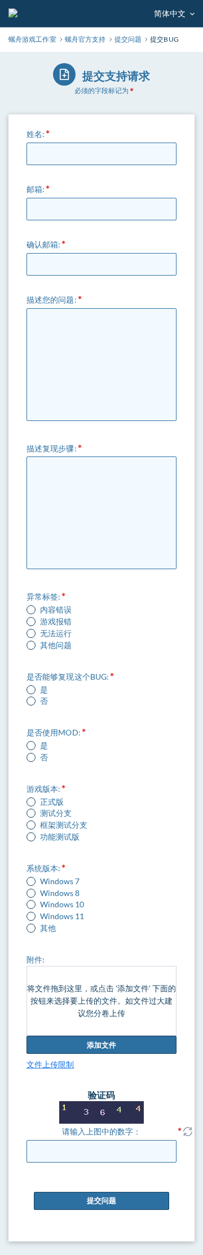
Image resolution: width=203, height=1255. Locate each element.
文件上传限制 (50, 1064)
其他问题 (56, 645)
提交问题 (101, 1200)
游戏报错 (56, 621)
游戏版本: (44, 788)
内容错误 (56, 609)
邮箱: (36, 189)
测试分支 (56, 813)
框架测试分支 (63, 825)
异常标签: (44, 596)
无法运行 (56, 633)
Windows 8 (60, 893)
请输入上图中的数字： (102, 1131)
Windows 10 (62, 904)
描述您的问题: (52, 299)
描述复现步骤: (52, 448)
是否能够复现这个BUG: (68, 676)
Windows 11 (62, 916)
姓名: (36, 134)
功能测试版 (60, 836)
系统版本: (44, 868)
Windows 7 (60, 881)
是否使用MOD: (54, 732)
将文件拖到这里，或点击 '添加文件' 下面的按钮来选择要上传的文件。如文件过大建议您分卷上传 (101, 1000)
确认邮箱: (44, 244)
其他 (48, 928)
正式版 (52, 801)
